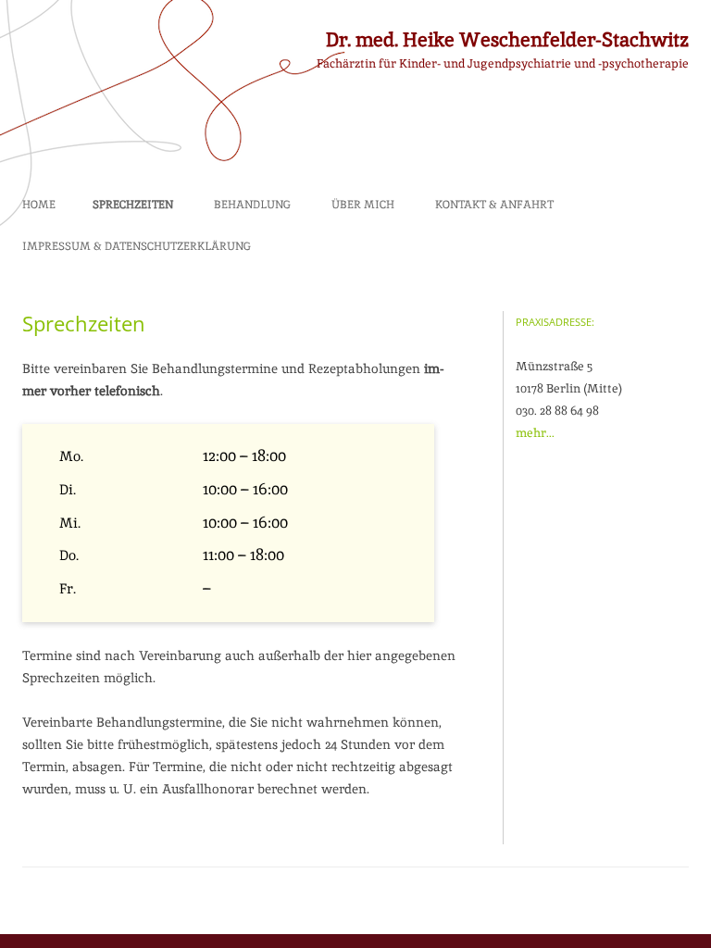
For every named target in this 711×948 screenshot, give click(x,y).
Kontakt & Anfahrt (494, 204)
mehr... (535, 433)
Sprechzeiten (133, 204)
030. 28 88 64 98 (557, 410)
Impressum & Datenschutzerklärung (136, 246)
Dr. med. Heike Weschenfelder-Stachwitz (507, 39)
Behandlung (252, 204)
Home (39, 204)
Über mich (362, 204)
